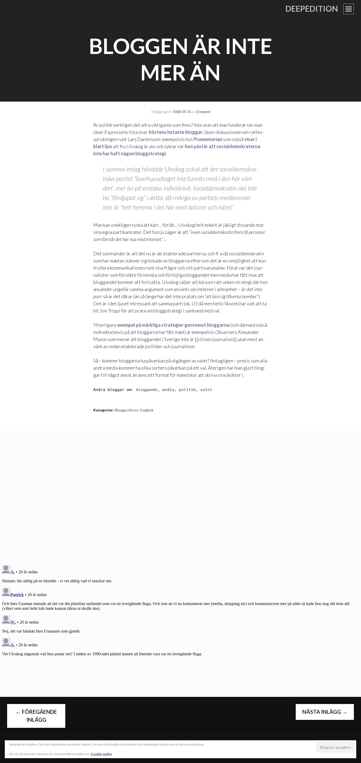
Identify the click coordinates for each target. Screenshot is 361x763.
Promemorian (207, 139)
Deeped (203, 111)
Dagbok (147, 410)
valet (206, 389)
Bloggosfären (126, 410)
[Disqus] (180, 491)
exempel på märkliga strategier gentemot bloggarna (173, 325)
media (168, 389)
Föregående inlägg (36, 715)
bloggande (147, 389)
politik (187, 389)
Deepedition (311, 8)
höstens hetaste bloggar (175, 132)
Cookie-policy (101, 754)
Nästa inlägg (324, 711)
